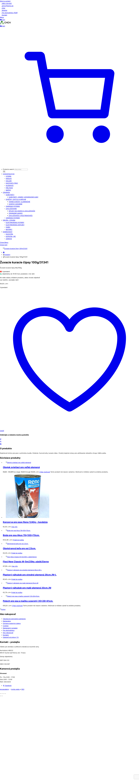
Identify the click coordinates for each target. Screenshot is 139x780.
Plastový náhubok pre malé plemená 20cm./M (27, 587)
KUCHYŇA (9, 234)
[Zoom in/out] (0, 693)
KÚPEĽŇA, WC (11, 236)
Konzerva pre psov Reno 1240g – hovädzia (25, 522)
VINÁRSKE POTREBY (13, 206)
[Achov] (5, 24)
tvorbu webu (15, 689)
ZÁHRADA (6, 192)
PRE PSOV (9, 188)
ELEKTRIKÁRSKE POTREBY (15, 222)
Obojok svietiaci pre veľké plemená (21, 467)
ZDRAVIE (9, 239)
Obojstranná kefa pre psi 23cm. (19, 548)
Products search (8, 169)
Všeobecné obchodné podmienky (14, 619)
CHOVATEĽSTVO (8, 174)
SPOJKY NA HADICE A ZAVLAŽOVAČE (22, 211)
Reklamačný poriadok (10, 628)
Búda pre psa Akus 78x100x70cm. (21, 535)
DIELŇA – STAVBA (9, 220)
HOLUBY (9, 181)
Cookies (5, 626)
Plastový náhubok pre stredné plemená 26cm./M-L (29, 574)
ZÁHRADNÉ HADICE (16, 213)
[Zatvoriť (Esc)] (5, 693)
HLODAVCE (9, 185)
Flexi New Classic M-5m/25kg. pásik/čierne (26, 561)
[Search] (4, 172)
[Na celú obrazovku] (2, 693)
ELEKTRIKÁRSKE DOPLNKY (15, 225)
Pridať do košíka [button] (18, 540)
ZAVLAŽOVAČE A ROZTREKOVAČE (21, 215)
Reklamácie (7, 621)
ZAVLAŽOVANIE (11, 208)
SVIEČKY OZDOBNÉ (15, 204)
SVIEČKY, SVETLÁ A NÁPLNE (16, 199)
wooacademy (4, 689)
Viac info (14, 527)
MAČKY (8, 190)
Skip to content (5, 1)
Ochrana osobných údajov (12, 623)
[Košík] (69, 165)
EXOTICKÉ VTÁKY (12, 183)
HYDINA (8, 176)
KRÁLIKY (9, 178)
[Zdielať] (3, 693)
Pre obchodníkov (8, 630)
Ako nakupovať (8, 633)
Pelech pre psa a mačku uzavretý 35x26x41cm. (28, 601)
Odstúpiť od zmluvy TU (11, 637)
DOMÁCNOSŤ (7, 232)
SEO (22, 689)
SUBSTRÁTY (10, 195)
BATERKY (9, 229)
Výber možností (44, 472)
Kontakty (6, 635)
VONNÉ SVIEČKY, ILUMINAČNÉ (19, 202)
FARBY (8, 227)
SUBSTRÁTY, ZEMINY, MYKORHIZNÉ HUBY (23, 197)
